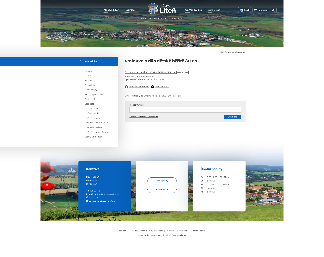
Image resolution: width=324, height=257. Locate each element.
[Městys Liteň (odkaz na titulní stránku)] (154, 9)
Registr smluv (159, 95)
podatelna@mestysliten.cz (107, 194)
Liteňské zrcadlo (92, 118)
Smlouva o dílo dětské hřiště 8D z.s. (150, 72)
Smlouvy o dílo (174, 95)
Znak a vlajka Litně (93, 127)
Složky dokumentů (142, 95)
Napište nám (161, 189)
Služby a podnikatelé (94, 94)
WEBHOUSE (156, 235)
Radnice (130, 10)
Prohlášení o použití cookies (178, 231)
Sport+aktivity (91, 90)
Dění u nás (214, 10)
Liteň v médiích (91, 108)
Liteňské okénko (92, 113)
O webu (134, 231)
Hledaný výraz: (136, 104)
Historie (88, 71)
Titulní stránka (226, 52)
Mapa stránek (199, 231)
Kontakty (262, 9)
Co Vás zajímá (193, 10)
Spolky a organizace (94, 137)
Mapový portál (161, 181)
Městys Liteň (111, 10)
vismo (183, 235)
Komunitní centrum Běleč (96, 123)
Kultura (88, 75)
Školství (88, 80)
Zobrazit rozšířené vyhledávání (143, 116)
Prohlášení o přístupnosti (152, 231)
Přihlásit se (124, 231)
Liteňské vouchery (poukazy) (98, 132)
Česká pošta (90, 99)
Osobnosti (89, 104)
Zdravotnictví (91, 85)
